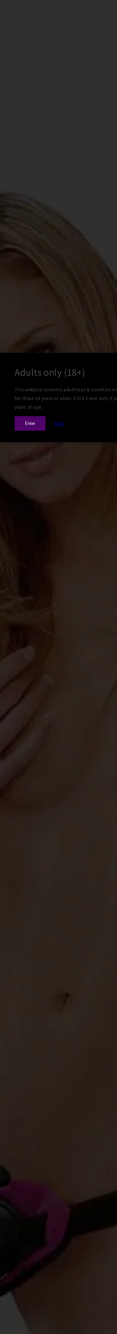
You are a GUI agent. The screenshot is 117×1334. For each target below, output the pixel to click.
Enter (30, 423)
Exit (59, 423)
